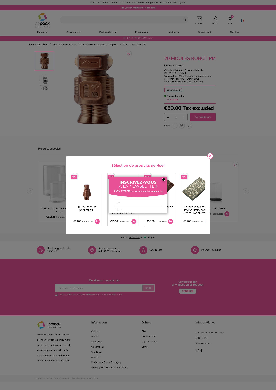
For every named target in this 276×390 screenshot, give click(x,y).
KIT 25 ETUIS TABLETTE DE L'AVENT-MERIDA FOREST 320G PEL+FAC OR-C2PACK (196, 210)
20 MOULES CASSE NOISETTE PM (87, 209)
